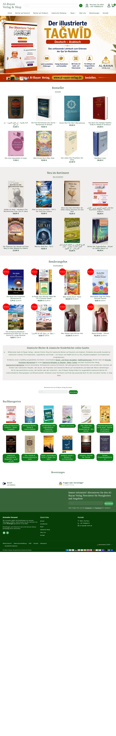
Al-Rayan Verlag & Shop (14, 550)
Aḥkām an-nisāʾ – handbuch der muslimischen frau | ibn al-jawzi (16, 210)
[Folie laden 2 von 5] (12, 78)
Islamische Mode (45, 529)
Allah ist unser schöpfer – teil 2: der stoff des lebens (44, 210)
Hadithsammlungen (85, 360)
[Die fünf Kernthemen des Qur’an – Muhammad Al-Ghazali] (41, 108)
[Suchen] (80, 5)
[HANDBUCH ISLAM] (97, 143)
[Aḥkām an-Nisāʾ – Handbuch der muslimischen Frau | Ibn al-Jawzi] (13, 194)
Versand (35, 543)
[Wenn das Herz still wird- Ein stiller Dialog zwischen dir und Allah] (69, 193)
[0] (112, 5)
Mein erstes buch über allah (43, 158)
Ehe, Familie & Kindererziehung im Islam (30, 457)
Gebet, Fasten (72, 362)
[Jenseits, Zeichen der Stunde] (84, 444)
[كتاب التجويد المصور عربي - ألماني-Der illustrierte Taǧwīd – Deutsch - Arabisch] (97, 193)
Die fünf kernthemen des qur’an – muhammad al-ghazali (44, 123)
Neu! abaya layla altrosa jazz (72, 333)
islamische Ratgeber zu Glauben (54, 362)
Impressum (43, 543)
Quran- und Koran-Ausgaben (66, 360)
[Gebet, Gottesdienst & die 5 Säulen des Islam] (47, 444)
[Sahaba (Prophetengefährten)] (103, 444)
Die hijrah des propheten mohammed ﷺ (16, 297)
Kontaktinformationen (11, 546)
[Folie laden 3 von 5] (17, 78)
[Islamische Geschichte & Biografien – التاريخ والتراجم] (9, 444)
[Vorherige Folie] (4, 78)
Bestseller (58, 91)
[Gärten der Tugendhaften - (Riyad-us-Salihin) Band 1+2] (97, 231)
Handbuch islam (100, 158)
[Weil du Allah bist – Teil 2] (41, 231)
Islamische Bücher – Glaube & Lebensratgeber (30, 427)
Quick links (44, 517)
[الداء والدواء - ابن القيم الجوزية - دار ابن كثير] (13, 108)
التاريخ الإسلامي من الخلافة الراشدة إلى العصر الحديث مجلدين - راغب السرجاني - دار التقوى (72, 246)
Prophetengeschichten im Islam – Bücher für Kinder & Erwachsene (104, 428)
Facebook (98, 508)
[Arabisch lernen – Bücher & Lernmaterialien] (65, 444)
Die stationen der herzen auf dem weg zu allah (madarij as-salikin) (16, 247)
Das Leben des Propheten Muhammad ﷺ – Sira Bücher (86, 428)
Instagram (88, 508)
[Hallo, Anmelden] (108, 5)
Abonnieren (73, 392)
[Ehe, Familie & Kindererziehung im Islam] (28, 444)
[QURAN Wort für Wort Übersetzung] (69, 108)
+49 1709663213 (96, 6)
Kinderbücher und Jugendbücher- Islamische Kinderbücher (48, 428)
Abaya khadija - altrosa (100, 333)
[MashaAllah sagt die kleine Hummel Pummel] (97, 281)
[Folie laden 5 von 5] (26, 78)
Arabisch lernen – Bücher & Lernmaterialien (67, 457)
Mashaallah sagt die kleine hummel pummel (100, 297)
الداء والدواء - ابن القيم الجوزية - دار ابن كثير (16, 123)
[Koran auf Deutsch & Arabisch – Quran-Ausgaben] (9, 414)
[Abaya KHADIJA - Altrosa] (97, 318)
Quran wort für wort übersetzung (72, 123)
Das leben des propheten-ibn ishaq (72, 159)
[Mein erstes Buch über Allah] (41, 143)
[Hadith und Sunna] (65, 414)
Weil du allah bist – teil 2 (44, 246)
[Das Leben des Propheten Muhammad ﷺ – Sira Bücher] (84, 414)
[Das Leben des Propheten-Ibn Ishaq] (69, 143)
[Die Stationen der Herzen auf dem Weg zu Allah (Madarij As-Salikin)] (13, 231)
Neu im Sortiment (58, 177)
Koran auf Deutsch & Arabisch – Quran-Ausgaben (11, 427)
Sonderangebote (58, 265)
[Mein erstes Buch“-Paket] (69, 281)
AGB (30, 543)
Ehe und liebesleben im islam (16, 158)
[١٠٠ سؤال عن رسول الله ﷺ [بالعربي (44, 333)
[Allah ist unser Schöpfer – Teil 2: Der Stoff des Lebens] (41, 194)
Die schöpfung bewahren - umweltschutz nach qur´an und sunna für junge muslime (16, 333)
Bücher (42, 521)
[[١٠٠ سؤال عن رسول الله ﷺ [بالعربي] (41, 318)
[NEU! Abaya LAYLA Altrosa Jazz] (69, 318)
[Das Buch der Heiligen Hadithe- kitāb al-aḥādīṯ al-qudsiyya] (97, 108)
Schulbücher (43, 524)
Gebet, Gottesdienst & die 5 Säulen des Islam (48, 457)
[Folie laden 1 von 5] (8, 78)
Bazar (42, 526)
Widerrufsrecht (7, 543)
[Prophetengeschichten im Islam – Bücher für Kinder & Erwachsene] (103, 414)
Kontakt (42, 535)
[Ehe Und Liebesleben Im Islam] (13, 143)
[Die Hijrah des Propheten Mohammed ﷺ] (13, 281)
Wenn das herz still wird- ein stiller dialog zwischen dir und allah (72, 209)
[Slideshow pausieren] (32, 78)
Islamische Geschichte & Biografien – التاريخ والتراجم (11, 458)
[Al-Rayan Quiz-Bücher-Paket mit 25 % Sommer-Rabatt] (41, 281)
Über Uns (43, 532)
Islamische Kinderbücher (15, 365)
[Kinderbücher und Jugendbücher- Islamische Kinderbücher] (47, 414)
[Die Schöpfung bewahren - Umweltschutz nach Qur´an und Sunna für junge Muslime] (13, 317)
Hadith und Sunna (67, 426)
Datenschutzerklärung (20, 543)
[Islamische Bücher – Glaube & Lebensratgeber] (28, 414)
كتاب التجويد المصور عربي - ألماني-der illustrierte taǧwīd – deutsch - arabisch (100, 209)
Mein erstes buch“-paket (72, 297)
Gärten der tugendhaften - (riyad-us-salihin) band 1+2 (100, 247)
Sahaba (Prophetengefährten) (105, 457)
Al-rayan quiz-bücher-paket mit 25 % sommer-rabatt (44, 297)
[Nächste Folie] (29, 78)
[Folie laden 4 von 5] (21, 78)
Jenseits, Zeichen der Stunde (86, 456)
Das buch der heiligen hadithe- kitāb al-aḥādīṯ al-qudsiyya (100, 123)
